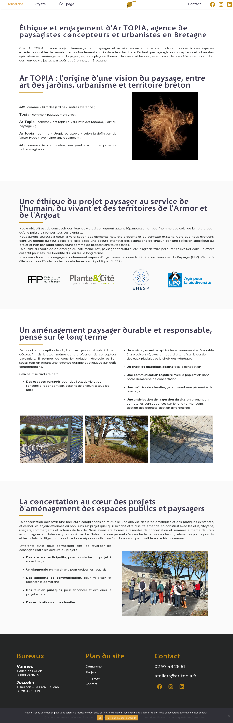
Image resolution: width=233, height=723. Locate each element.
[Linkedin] (182, 687)
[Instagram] (171, 687)
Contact (194, 4)
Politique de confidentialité (121, 718)
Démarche (14, 4)
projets (40, 4)
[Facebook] (160, 687)
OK (100, 718)
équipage (66, 4)
